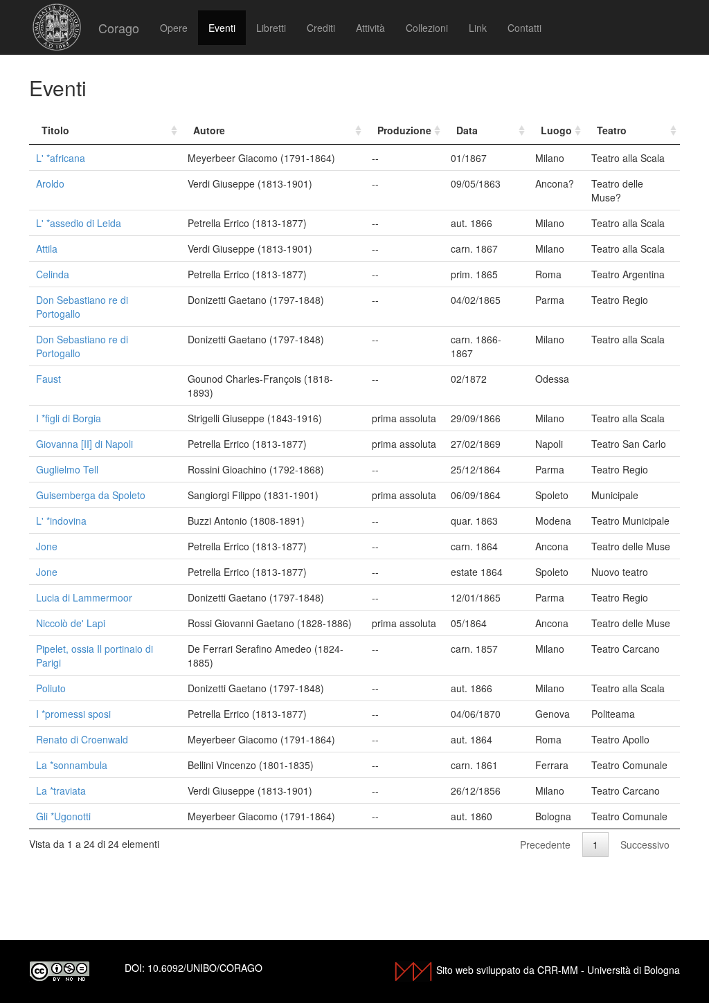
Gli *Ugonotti (63, 816)
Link (478, 28)
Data (467, 130)
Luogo (556, 130)
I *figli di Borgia (68, 418)
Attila (46, 248)
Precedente (545, 844)
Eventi (221, 28)
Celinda (52, 274)
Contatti (524, 28)
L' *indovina (61, 520)
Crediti (321, 28)
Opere (174, 28)
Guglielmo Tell (67, 469)
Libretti (271, 28)
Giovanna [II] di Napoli (84, 444)
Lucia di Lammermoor (84, 597)
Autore (209, 130)
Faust (48, 379)
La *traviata (61, 790)
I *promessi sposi (73, 714)
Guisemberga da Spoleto (90, 495)
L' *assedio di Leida (78, 223)
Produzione (404, 130)
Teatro (612, 130)
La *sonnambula (71, 765)
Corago (118, 28)
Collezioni (427, 28)
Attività (370, 28)
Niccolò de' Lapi (70, 623)
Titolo (55, 130)
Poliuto (51, 688)
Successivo (645, 844)
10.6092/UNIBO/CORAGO (204, 968)
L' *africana (60, 158)
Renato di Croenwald (82, 739)
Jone (46, 546)
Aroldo (50, 183)
